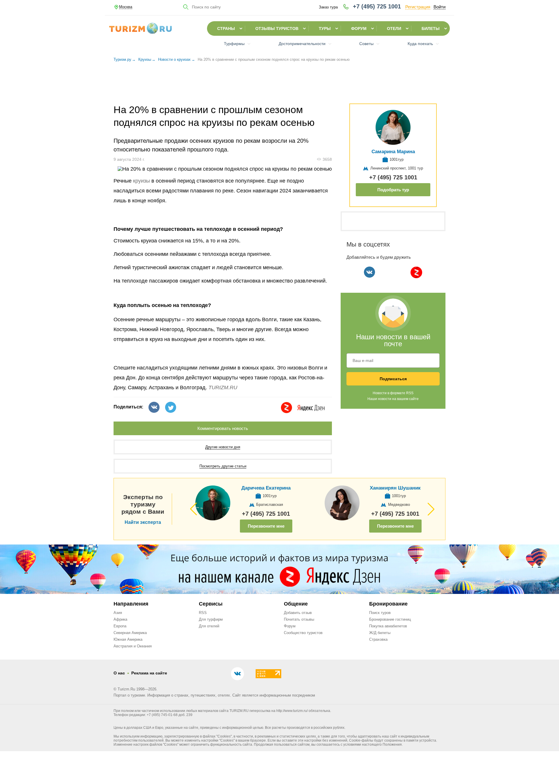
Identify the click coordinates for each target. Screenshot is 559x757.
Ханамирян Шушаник (395, 487)
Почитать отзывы (299, 619)
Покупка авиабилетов (388, 626)
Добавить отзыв (298, 612)
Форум (359, 28)
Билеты (431, 28)
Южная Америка (128, 639)
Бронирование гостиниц (390, 619)
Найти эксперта (143, 522)
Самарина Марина (393, 151)
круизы (141, 181)
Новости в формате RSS (393, 393)
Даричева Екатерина (266, 487)
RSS (203, 612)
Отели (394, 28)
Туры (325, 28)
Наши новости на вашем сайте (393, 399)
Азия (118, 612)
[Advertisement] (279, 85)
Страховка (378, 639)
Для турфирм (211, 619)
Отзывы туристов (276, 28)
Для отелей (209, 626)
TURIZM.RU (222, 387)
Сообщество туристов (303, 633)
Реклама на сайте (149, 673)
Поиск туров (380, 612)
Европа (120, 626)
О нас (119, 673)
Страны (226, 28)
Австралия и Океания (133, 646)
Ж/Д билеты (379, 633)
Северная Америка (130, 633)
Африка (120, 619)
